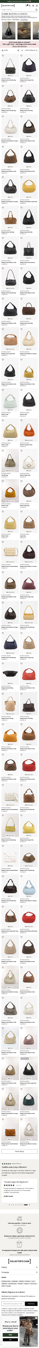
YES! (10, 1335)
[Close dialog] (36, 1318)
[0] (26, 6)
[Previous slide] (9, 1205)
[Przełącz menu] (37, 6)
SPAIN (3, 1286)
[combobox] (19, 9)
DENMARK (15, 1281)
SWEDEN (21, 1281)
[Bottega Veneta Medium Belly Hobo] (29, 187)
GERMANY (4, 1283)
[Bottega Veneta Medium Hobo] (29, 126)
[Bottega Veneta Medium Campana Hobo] (10, 126)
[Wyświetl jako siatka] (18, 50)
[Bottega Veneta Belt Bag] (10, 673)
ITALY (33, 1281)
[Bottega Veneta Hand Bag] (29, 95)
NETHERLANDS (12, 1283)
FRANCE (26, 1283)
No (10, 1340)
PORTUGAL (33, 1283)
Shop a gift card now (20, 46)
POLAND (8, 1286)
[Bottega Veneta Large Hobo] (29, 65)
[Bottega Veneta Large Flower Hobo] (10, 916)
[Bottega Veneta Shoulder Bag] (10, 65)
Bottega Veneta (6, 78)
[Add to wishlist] (3, 56)
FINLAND (20, 1283)
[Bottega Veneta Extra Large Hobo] (29, 1068)
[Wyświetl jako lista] (22, 50)
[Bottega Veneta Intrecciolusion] (29, 247)
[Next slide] (29, 1205)
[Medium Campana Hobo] (29, 430)
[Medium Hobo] (10, 399)
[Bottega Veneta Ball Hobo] (29, 217)
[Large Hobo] (29, 521)
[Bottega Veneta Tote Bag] (10, 703)
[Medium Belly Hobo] (29, 491)
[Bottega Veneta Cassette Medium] (10, 551)
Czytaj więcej (24, 19)
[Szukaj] (36, 10)
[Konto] (30, 6)
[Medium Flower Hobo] (29, 460)
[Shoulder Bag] (10, 460)
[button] (13, 1204)
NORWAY (27, 1281)
